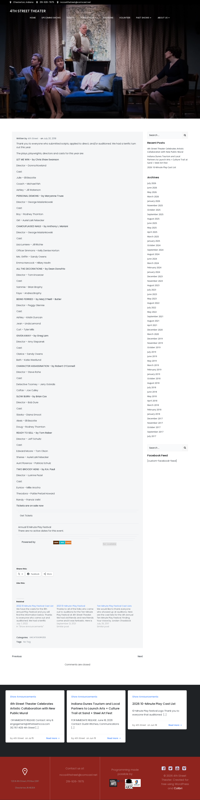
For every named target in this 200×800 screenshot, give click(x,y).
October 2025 (153, 209)
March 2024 (153, 263)
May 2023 (152, 298)
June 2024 (152, 258)
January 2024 (153, 272)
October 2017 (153, 427)
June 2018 (152, 391)
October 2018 (153, 378)
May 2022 (152, 311)
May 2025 (152, 227)
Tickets (70, 17)
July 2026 (151, 183)
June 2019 (152, 356)
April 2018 (152, 400)
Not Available (109, 544)
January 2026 (153, 201)
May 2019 (152, 360)
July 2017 (151, 436)
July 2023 (151, 289)
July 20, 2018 (50, 138)
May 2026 (152, 192)
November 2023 (155, 281)
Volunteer (124, 17)
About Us (163, 17)
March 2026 (153, 196)
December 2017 (155, 418)
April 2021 (152, 325)
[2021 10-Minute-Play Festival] (77, 616)
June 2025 (152, 223)
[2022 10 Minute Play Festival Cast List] (36, 616)
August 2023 (153, 285)
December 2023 (155, 276)
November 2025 (155, 205)
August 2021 (153, 320)
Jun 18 (154, 725)
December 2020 (155, 329)
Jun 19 (93, 738)
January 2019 (153, 374)
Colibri (178, 788)
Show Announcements (23, 696)
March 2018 (153, 405)
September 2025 (155, 214)
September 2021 (155, 316)
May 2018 (152, 396)
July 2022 (151, 307)
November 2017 (155, 422)
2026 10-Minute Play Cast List (161, 167)
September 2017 (155, 431)
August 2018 (153, 383)
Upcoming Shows (51, 17)
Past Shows (142, 17)
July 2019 (151, 351)
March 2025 (153, 236)
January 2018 (153, 414)
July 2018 (151, 387)
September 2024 (155, 249)
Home (33, 17)
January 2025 (153, 241)
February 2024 (154, 267)
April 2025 (152, 232)
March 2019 (153, 365)
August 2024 (153, 254)
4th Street (33, 138)
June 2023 (152, 294)
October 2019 (153, 347)
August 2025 (153, 218)
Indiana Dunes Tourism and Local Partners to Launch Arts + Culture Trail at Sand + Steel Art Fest (167, 159)
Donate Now (87, 17)
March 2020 (153, 334)
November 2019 (155, 343)
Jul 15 (31, 738)
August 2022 (153, 303)
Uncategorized (38, 637)
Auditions (108, 17)
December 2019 (155, 338)
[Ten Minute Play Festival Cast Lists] (117, 616)
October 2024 (153, 245)
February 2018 (154, 409)
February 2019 (154, 369)
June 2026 (152, 187)
